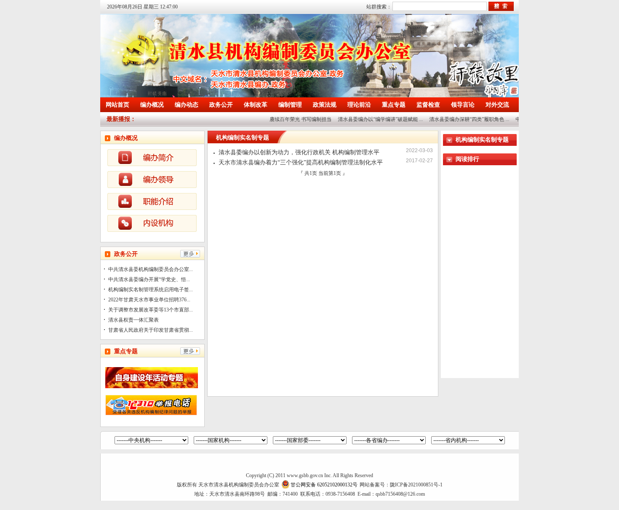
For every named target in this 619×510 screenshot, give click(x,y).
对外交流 (497, 105)
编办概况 (152, 105)
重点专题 (394, 105)
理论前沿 (359, 105)
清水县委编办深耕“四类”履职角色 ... (463, 119)
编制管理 (290, 105)
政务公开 (221, 105)
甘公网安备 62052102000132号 (324, 485)
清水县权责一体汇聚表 (133, 320)
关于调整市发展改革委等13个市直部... (150, 310)
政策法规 (324, 105)
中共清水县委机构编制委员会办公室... (150, 269)
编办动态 (186, 105)
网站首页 (117, 105)
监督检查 (428, 105)
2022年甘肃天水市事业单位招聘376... (149, 300)
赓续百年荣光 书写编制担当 (295, 119)
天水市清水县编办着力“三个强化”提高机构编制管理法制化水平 (301, 162)
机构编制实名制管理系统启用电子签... (150, 290)
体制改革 (255, 105)
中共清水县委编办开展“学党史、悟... (149, 279)
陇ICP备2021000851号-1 (416, 485)
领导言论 (463, 105)
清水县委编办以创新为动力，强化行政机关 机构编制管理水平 (299, 152)
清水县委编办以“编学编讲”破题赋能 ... (374, 119)
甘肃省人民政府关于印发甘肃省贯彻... (150, 330)
